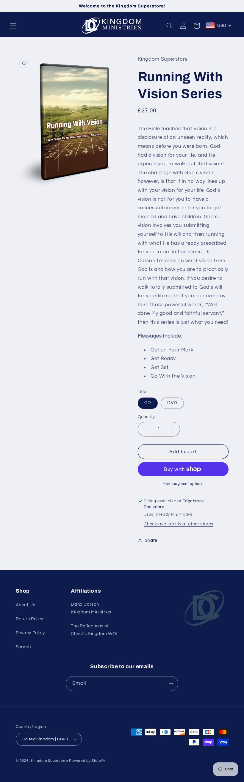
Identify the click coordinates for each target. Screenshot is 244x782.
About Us (25, 605)
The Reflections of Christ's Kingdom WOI (94, 630)
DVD (172, 403)
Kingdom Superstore (49, 760)
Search (23, 647)
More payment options (183, 484)
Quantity (146, 417)
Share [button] (151, 540)
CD (147, 403)
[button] (13, 25)
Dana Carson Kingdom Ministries (91, 608)
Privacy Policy (30, 633)
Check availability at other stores (178, 524)
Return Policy (29, 619)
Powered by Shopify (87, 760)
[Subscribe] (171, 683)
